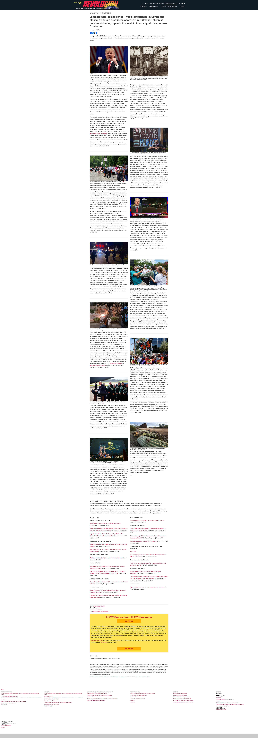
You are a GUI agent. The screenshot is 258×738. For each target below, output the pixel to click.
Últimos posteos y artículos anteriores (180, 693)
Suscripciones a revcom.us (96, 676)
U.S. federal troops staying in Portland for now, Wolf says (106, 558)
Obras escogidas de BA (48, 696)
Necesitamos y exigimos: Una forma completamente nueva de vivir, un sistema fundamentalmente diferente (21, 698)
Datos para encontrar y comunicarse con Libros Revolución (227, 702)
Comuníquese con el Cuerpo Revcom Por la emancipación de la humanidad (230, 704)
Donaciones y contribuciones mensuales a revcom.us (114, 676)
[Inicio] (96, 5)
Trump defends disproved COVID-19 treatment (143, 541)
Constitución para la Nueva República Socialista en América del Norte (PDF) (58, 702)
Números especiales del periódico (182, 698)
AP (123, 181)
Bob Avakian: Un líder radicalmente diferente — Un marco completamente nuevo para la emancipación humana (20, 694)
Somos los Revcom (4, 699)
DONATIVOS (132, 700)
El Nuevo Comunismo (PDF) (49, 700)
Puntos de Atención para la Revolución (8, 703)
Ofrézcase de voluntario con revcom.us (137, 698)
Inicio (151, 3)
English (146, 3)
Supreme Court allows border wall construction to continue (147, 587)
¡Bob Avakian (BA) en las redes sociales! (51, 704)
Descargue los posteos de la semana (180, 695)
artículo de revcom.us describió (98, 133)
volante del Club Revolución (98, 365)
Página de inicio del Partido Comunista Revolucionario (97, 693)
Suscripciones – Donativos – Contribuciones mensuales (183, 700)
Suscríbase (161, 3)
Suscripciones (218, 697)
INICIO (2, 689)
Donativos (155, 3)
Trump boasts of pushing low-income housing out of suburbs (147, 520)
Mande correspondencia (220, 699)
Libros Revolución (90, 697)
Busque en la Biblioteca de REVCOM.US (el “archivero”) (183, 702)
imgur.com (133, 551)
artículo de (116, 363)
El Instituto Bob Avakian (48, 705)
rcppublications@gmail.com (221, 709)
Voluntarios (218, 701)
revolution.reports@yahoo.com (143, 676)
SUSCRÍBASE (132, 702)
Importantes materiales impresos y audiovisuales (96, 700)
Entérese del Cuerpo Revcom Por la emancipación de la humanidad (13, 701)
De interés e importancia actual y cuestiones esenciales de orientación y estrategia (102, 698)
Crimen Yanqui (4, 704)
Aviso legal (3, 727)
